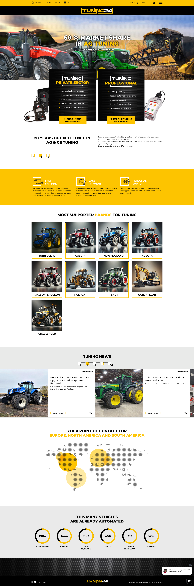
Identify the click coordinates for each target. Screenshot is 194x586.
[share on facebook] (89, 413)
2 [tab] (41, 157)
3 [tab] (48, 157)
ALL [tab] (111, 365)
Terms (131, 582)
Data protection (148, 582)
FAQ (68, 3)
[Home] (97, 10)
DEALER (133, 3)
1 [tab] (33, 157)
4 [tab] (102, 365)
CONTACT (44, 582)
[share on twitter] (91, 413)
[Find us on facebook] (150, 3)
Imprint (138, 582)
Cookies (159, 582)
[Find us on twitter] (153, 3)
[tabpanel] (97, 143)
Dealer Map (54, 3)
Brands (38, 3)
